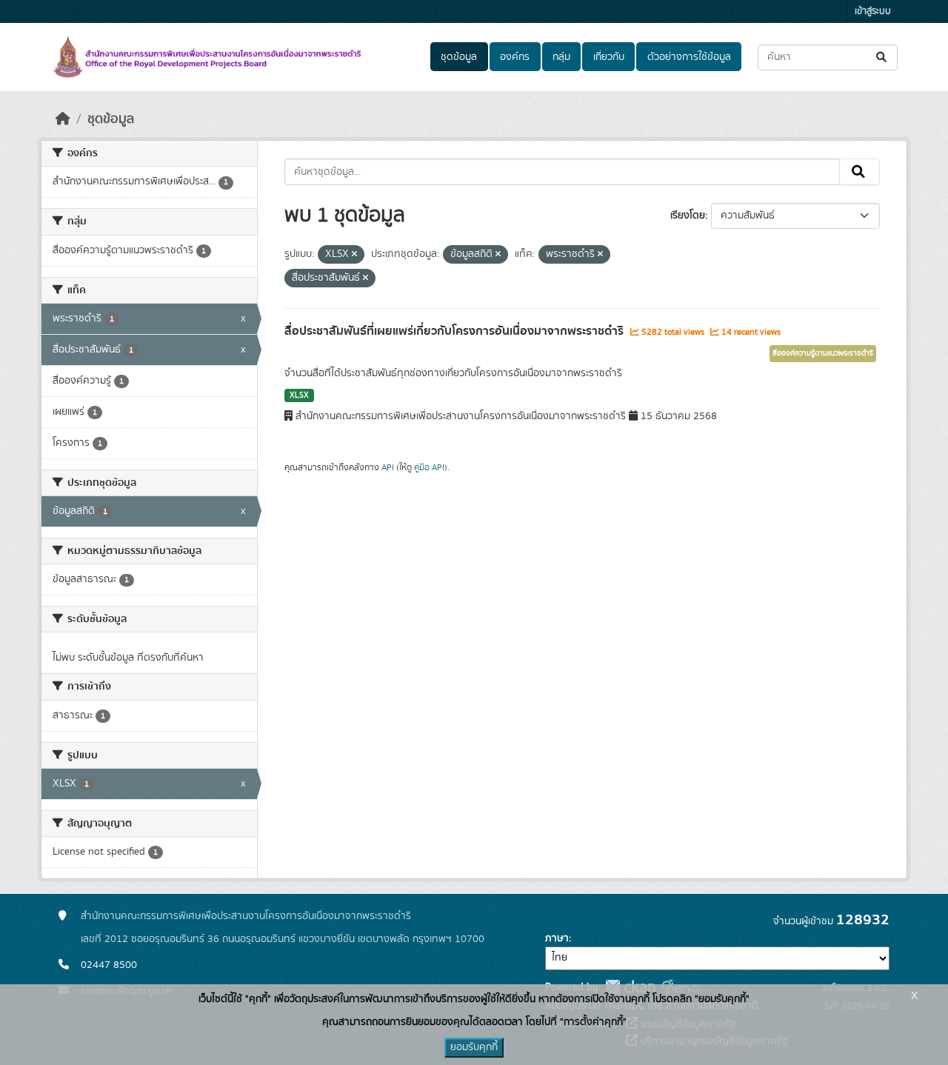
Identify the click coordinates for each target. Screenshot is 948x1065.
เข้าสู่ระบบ (873, 11)
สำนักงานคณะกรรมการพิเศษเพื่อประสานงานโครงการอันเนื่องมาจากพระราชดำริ (246, 916)
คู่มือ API (429, 467)
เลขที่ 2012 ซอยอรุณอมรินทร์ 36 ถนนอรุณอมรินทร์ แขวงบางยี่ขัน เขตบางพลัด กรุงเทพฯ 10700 (282, 939)
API (387, 467)
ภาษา (557, 938)
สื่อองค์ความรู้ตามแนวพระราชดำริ (822, 353)
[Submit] (882, 57)
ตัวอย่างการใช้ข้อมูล (689, 57)
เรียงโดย (687, 215)
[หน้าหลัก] (63, 119)
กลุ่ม (561, 57)
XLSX (299, 395)
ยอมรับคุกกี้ (474, 1047)
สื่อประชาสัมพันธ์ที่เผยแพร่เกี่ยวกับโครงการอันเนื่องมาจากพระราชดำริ (455, 331)
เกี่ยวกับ (608, 57)
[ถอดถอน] (354, 255)
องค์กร (515, 57)
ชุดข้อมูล (459, 57)
